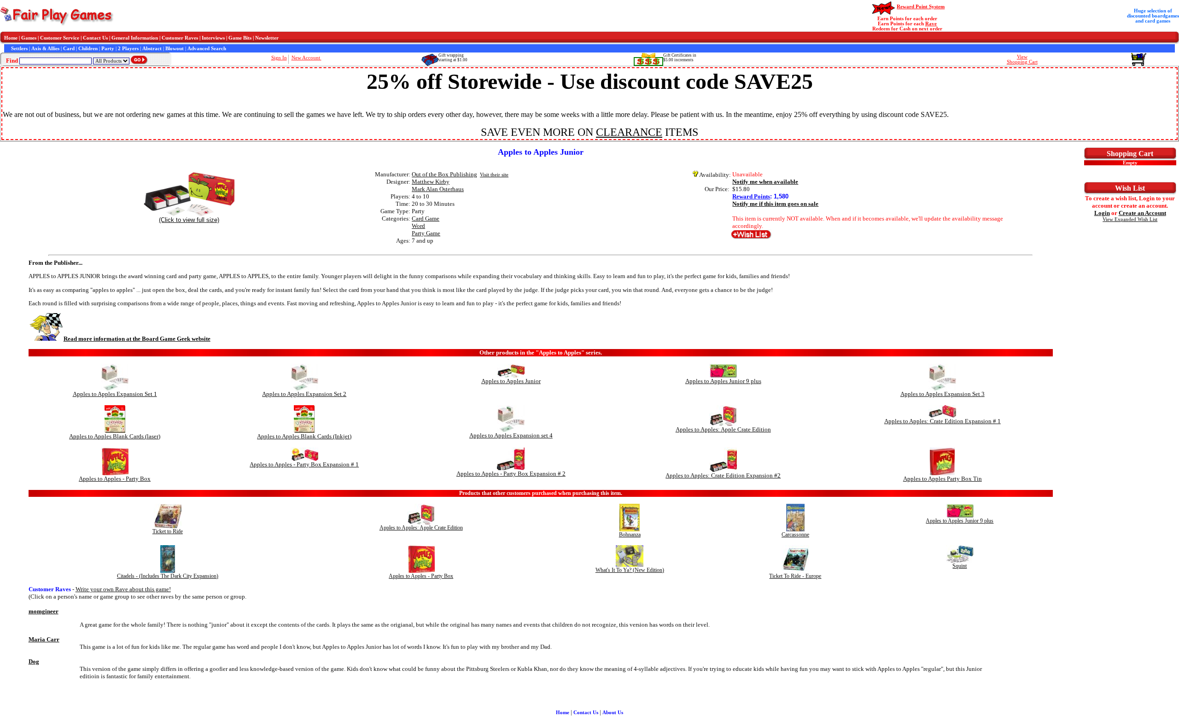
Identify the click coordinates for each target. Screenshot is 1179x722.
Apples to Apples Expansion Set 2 (304, 393)
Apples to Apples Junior (511, 381)
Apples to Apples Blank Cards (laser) (114, 436)
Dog (34, 661)
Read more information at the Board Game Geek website (137, 338)
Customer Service (59, 38)
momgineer (43, 611)
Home (11, 38)
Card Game (425, 218)
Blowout (174, 48)
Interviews (213, 38)
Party (107, 48)
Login (1102, 213)
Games (28, 38)
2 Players (128, 48)
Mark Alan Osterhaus (438, 189)
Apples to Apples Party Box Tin (942, 478)
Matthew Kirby (430, 181)
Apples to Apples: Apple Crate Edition (723, 429)
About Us (612, 712)
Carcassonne (795, 534)
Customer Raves (180, 38)
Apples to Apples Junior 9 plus (723, 381)
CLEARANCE (629, 132)
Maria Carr (44, 639)
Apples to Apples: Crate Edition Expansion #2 (723, 475)
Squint (959, 566)
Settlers (19, 48)
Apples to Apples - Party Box (115, 478)
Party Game (426, 233)
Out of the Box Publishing (444, 174)
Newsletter (267, 38)
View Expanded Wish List (1130, 219)
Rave (931, 23)
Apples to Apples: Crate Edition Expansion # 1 (942, 421)
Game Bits (239, 38)
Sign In (279, 57)
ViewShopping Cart (1022, 59)
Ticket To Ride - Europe (795, 576)
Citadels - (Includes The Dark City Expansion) (167, 576)
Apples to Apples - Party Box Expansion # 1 (304, 464)
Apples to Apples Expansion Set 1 (115, 393)
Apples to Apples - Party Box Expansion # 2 (511, 473)
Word (418, 225)
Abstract (152, 48)
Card (69, 48)
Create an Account (1142, 213)
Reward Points (751, 196)
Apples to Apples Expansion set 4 (511, 435)
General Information (134, 38)
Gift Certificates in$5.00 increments (679, 57)
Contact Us (95, 38)
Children (88, 48)
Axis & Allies (45, 48)
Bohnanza (630, 534)
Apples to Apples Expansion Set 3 (942, 393)
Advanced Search (206, 48)
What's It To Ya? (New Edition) (629, 570)
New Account (306, 57)
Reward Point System (921, 6)
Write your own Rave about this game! (123, 589)
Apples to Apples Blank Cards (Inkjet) (304, 436)
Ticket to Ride (167, 531)
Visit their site (494, 174)
